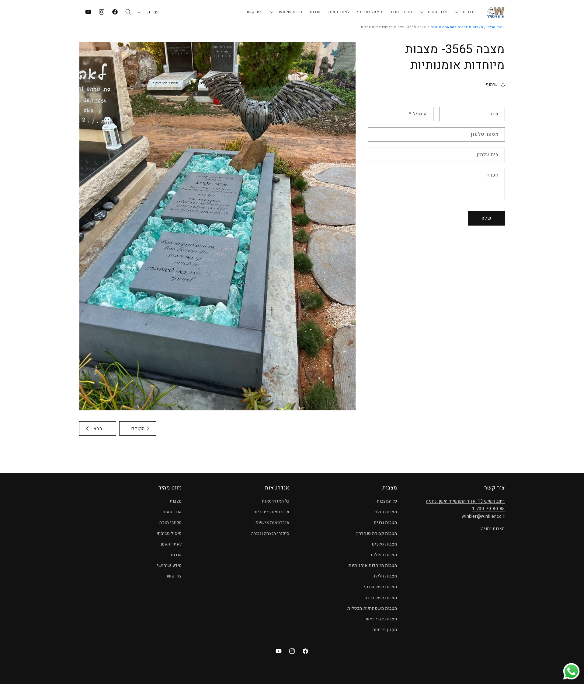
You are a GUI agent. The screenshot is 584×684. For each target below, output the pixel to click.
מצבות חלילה (385, 576)
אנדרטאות (437, 12)
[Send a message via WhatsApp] (571, 671)
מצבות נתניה (493, 528)
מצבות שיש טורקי (380, 587)
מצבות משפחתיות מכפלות (372, 608)
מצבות (469, 12)
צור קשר (174, 576)
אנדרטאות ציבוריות (271, 512)
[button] (464, 11)
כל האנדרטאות (276, 501)
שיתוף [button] (492, 84)
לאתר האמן (171, 544)
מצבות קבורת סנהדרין (376, 533)
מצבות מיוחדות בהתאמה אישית (456, 27)
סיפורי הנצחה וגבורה (270, 533)
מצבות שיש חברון (380, 598)
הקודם (138, 428)
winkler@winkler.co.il (483, 517)
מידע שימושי (289, 12)
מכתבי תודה (170, 523)
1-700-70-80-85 (488, 509)
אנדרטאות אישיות (272, 523)
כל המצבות (387, 501)
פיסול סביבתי (169, 533)
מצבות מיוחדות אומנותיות (373, 566)
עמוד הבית (496, 27)
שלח (486, 218)
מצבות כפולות (384, 555)
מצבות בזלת (385, 512)
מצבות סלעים (384, 544)
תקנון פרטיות (384, 630)
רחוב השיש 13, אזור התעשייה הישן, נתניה (465, 501)
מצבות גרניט (385, 523)
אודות (176, 555)
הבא (97, 428)
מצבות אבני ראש (381, 619)
